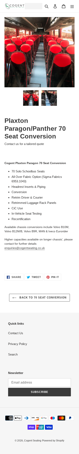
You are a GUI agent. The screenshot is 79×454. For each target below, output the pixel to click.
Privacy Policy (17, 344)
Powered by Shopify (53, 440)
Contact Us (15, 333)
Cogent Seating (32, 440)
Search (13, 354)
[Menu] (72, 6)
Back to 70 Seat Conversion (42, 297)
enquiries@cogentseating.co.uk (24, 248)
